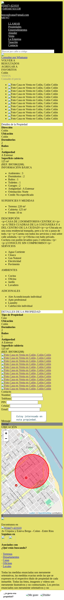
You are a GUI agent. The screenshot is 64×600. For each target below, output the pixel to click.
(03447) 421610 (13, 527)
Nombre (5, 395)
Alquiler (12, 32)
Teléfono (6, 398)
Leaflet (32, 512)
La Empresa (14, 39)
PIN (3, 402)
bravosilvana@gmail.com (15, 14)
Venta (11, 36)
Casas (6, 560)
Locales (7, 566)
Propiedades (14, 26)
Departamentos (11, 557)
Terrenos (7, 553)
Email (4, 409)
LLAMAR (14, 23)
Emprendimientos (17, 29)
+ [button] (6, 433)
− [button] (6, 438)
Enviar (5, 424)
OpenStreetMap (44, 512)
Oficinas (7, 563)
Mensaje (5, 420)
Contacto (13, 45)
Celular (5, 405)
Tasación (13, 42)
